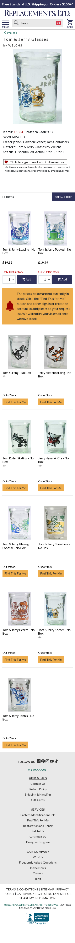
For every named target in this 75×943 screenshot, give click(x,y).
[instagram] (47, 761)
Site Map (47, 889)
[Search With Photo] (58, 23)
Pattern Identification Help (37, 815)
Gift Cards (38, 800)
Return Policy (38, 789)
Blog (38, 878)
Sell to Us (38, 831)
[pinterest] (43, 761)
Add (28, 279)
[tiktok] (56, 761)
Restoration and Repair (38, 825)
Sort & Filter (63, 197)
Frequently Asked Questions (38, 862)
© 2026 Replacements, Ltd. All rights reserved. (31, 905)
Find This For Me (15, 402)
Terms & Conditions (22, 889)
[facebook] (39, 761)
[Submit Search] (16, 23)
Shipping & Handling (38, 794)
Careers (38, 873)
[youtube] (52, 761)
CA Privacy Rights (31, 893)
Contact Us (38, 783)
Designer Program (38, 842)
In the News (38, 868)
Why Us (38, 857)
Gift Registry (38, 836)
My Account (38, 769)
